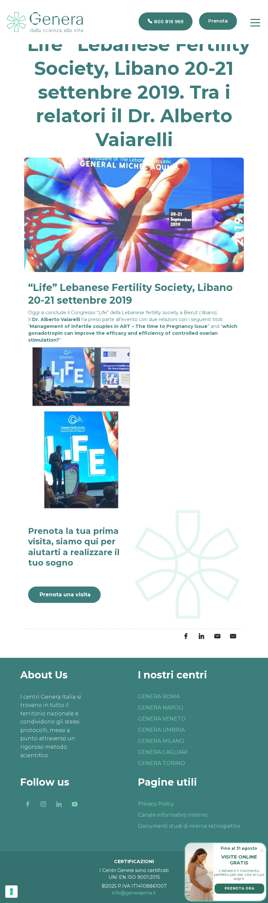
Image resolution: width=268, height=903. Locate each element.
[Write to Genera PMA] (233, 636)
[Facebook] (27, 804)
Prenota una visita (65, 594)
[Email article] (217, 636)
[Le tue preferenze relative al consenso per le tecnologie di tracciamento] (11, 891)
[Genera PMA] (45, 22)
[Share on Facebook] (185, 636)
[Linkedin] (59, 804)
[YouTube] (74, 804)
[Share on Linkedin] (201, 636)
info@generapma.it (134, 893)
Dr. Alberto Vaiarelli (56, 319)
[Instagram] (43, 804)
